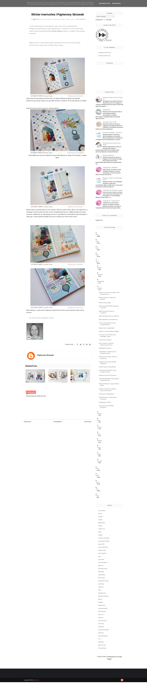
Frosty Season (57, 31)
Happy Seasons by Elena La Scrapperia (107, 312)
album (99, 532)
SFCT (99, 639)
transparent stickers (104, 541)
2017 (98, 489)
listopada (100, 274)
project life (101, 544)
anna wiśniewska (103, 636)
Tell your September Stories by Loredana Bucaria (108, 323)
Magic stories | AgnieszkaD (107, 328)
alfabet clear (101, 605)
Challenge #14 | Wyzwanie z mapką (112, 190)
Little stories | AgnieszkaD (107, 394)
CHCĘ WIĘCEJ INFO (104, 3)
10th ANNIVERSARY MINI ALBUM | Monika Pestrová (109, 379)
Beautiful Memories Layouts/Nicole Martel (109, 384)
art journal (101, 559)
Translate (108, 19)
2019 (98, 475)
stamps (68, 19)
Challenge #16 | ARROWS (110, 167)
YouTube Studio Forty (104, 55)
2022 (98, 255)
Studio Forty (99, 220)
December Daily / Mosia (109, 122)
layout (100, 513)
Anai (99, 590)
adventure (101, 626)
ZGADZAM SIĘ (116, 3)
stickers (100, 519)
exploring (101, 584)
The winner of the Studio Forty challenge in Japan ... (108, 335)
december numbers (103, 596)
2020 (98, 468)
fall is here (101, 623)
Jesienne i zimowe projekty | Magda (109, 331)
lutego (99, 454)
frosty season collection (46, 19)
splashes (100, 602)
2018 (98, 482)
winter (73, 19)
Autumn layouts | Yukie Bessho (108, 367)
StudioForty (36, 680)
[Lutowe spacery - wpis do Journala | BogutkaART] (82, 376)
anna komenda (102, 553)
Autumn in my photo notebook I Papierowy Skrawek (108, 389)
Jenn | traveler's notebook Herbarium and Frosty (106, 344)
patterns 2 (101, 587)
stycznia (100, 461)
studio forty (101, 529)
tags (99, 556)
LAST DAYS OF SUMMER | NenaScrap (107, 406)
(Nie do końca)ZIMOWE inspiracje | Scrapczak (109, 306)
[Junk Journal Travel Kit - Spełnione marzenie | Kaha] (36, 376)
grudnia (99, 268)
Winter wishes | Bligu (105, 302)
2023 (98, 248)
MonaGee (101, 642)
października (101, 281)
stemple (100, 516)
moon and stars (102, 620)
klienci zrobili (102, 645)
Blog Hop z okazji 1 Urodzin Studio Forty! (112, 178)
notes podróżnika (103, 547)
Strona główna (58, 421)
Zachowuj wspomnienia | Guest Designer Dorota (108, 371)
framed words (102, 611)
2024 (98, 241)
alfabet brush (102, 593)
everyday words (102, 568)
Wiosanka (101, 571)
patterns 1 (101, 614)
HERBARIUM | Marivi (105, 348)
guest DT (100, 565)
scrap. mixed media (103, 629)
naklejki (100, 535)
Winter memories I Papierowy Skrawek (108, 298)
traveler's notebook (103, 538)
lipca (99, 420)
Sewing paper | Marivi (105, 402)
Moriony (100, 617)
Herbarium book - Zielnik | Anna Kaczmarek (108, 398)
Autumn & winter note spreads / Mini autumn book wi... (109, 293)
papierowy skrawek (59, 19)
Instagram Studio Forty (104, 52)
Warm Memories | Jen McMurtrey (109, 319)
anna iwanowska (102, 608)
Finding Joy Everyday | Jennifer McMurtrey (108, 362)
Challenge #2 (106, 109)
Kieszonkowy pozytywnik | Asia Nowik (111, 143)
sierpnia (100, 413)
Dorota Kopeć (102, 648)
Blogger (109, 659)
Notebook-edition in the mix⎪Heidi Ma (112, 98)
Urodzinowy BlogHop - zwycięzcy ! (112, 132)
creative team (102, 550)
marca (99, 447)
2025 (98, 234)
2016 (98, 495)
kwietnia (100, 440)
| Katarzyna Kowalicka (105, 340)
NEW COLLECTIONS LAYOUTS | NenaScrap (108, 357)
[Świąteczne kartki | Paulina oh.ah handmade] (59, 376)
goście (100, 599)
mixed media (101, 574)
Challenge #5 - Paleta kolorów (111, 200)
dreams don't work (103, 581)
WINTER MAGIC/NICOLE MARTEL (109, 316)
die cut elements (102, 562)
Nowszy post (27, 421)
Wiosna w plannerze (108, 155)
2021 (98, 261)
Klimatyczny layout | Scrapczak (108, 375)
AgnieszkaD (101, 522)
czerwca (100, 427)
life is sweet (101, 577)
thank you (101, 632)
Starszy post (87, 421)
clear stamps (101, 510)
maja (99, 434)
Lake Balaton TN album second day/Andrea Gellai (108, 352)
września (100, 288)
